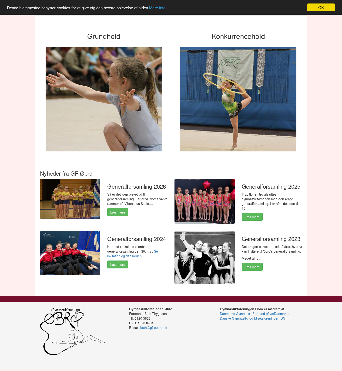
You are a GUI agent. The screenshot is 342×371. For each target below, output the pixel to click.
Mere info (157, 7)
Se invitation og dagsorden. (132, 253)
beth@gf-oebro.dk (153, 327)
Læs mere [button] (117, 212)
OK (321, 7)
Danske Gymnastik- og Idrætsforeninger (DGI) (254, 318)
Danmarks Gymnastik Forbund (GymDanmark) (254, 313)
